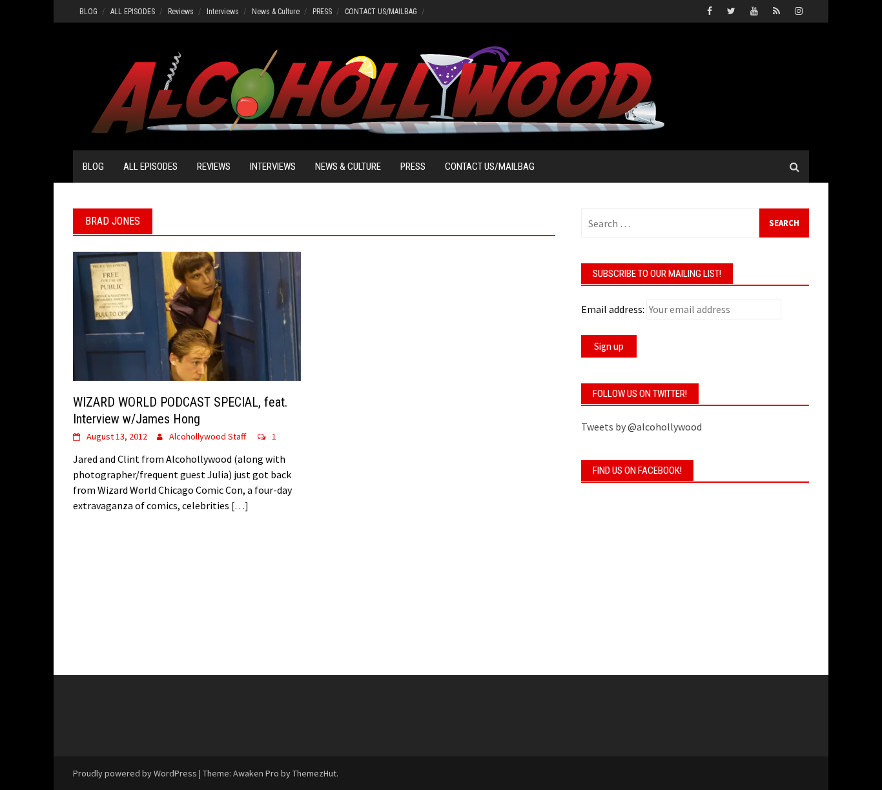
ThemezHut (314, 773)
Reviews (181, 11)
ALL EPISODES (132, 11)
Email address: (612, 309)
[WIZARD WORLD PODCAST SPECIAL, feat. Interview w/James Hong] (187, 315)
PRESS (322, 11)
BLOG (88, 11)
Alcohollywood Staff (207, 436)
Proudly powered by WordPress (135, 773)
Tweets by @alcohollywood (641, 426)
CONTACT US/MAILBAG (381, 11)
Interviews (223, 11)
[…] (239, 505)
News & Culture (276, 11)
